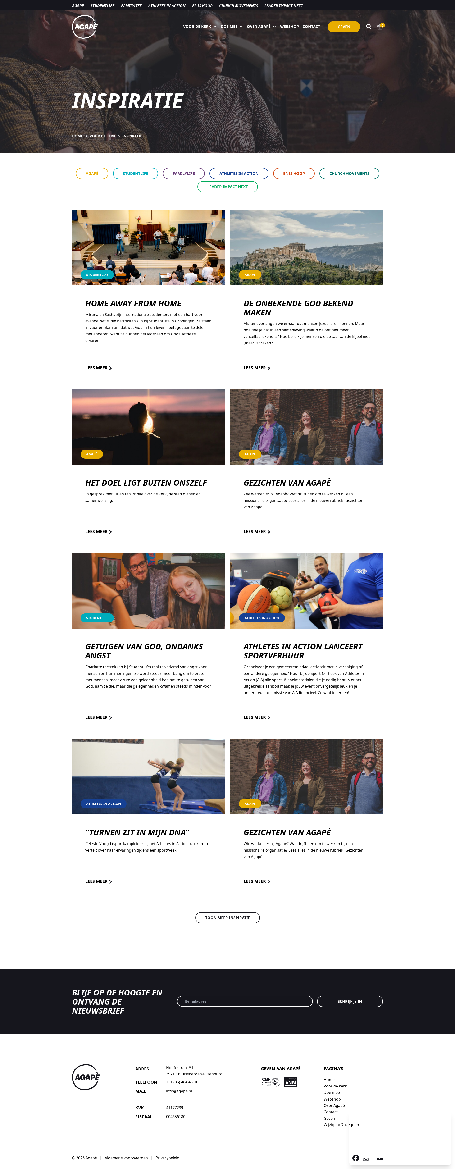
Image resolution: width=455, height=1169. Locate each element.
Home (329, 1079)
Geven (344, 26)
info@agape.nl (179, 1091)
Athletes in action (167, 5)
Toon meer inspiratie (227, 917)
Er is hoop (202, 5)
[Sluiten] (444, 1116)
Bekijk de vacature (386, 1152)
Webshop (289, 26)
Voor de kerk (197, 26)
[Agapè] (85, 27)
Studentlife (102, 5)
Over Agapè (259, 26)
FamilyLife (184, 173)
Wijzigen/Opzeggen (341, 1124)
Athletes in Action (239, 173)
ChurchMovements (349, 173)
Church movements (238, 5)
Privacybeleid (167, 1157)
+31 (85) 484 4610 (181, 1082)
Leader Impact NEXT (283, 5)
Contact (311, 26)
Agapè (78, 5)
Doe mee (229, 26)
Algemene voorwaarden (126, 1157)
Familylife (131, 5)
